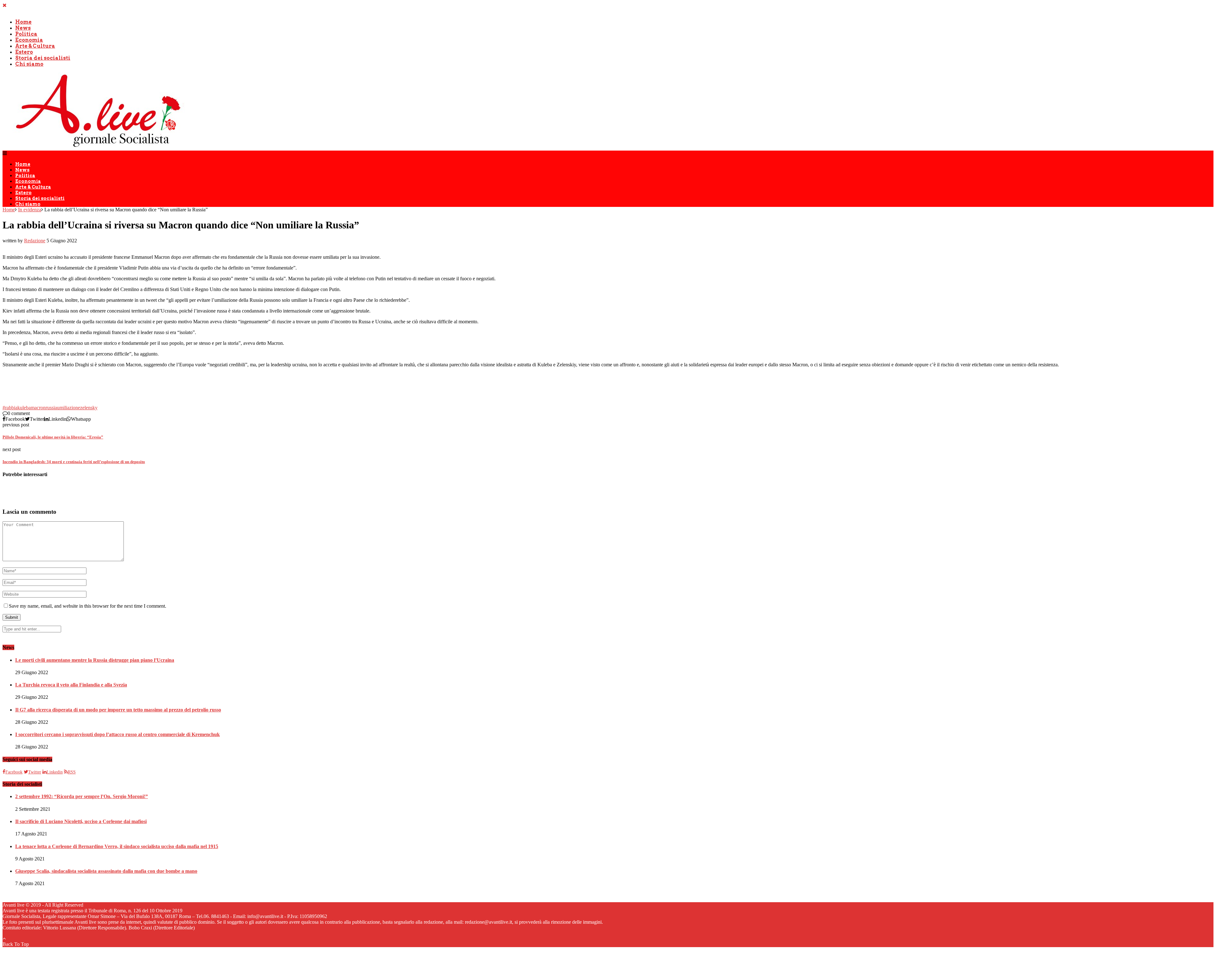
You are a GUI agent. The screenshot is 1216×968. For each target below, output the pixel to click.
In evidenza (29, 209)
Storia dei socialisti (42, 58)
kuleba (24, 407)
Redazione (34, 240)
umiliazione (68, 407)
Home (23, 22)
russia (51, 407)
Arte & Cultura (35, 46)
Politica (26, 34)
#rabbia (10, 407)
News (23, 28)
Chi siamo (29, 64)
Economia (29, 40)
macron (38, 407)
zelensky (89, 407)
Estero (24, 52)
